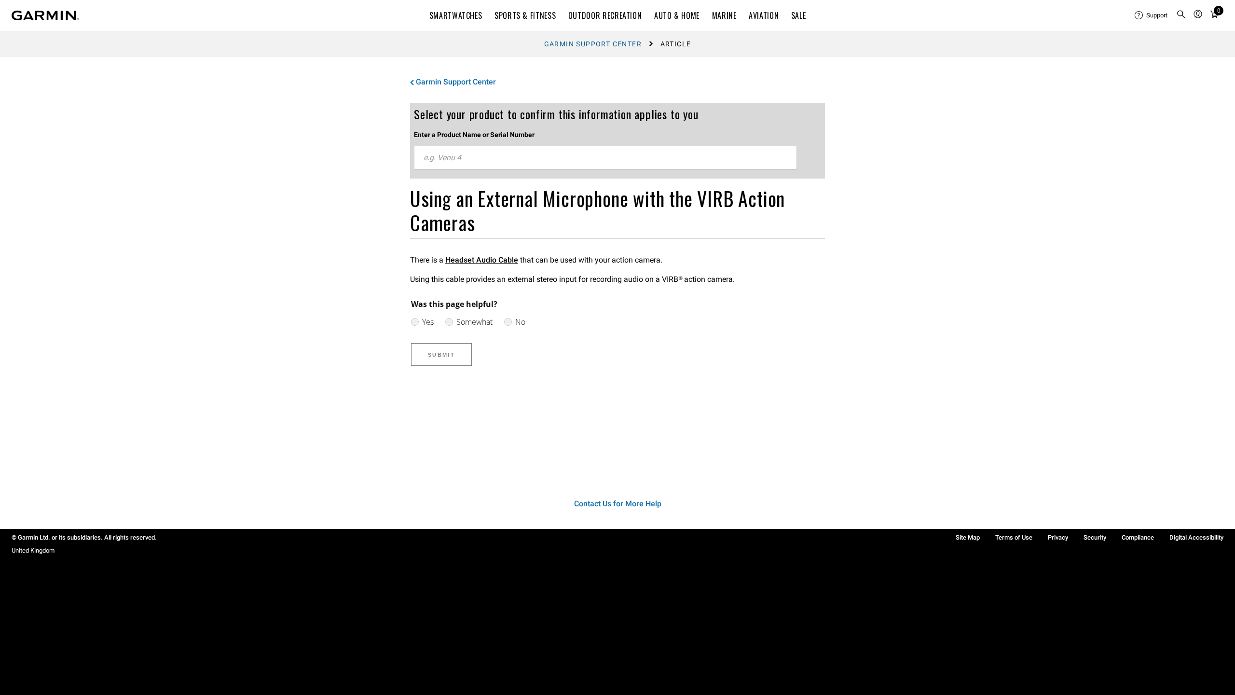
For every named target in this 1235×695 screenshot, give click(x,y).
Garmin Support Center (593, 44)
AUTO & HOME (677, 15)
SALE (798, 15)
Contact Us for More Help (617, 503)
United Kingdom (33, 550)
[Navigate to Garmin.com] (45, 15)
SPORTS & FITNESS (525, 15)
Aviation (764, 15)
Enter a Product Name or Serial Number (474, 135)
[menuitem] (1151, 15)
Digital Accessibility (1196, 537)
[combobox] (605, 158)
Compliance (1138, 537)
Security (1095, 537)
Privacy (1058, 537)
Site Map (968, 537)
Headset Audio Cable (481, 259)
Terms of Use (1013, 537)
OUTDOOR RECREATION (605, 15)
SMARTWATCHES (455, 15)
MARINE (724, 15)
